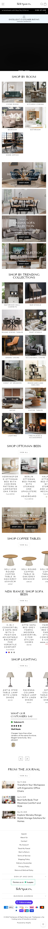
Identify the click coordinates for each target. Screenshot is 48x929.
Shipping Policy (24, 859)
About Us (23, 837)
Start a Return (24, 852)
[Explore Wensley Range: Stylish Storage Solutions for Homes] (8, 814)
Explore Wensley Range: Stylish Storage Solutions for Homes (31, 817)
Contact (24, 841)
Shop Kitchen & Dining (15, 64)
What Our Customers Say (22, 715)
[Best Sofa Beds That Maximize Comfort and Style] (8, 799)
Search (24, 834)
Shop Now (24, 182)
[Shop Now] (24, 228)
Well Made (16, 729)
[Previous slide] (21, 759)
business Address (23, 896)
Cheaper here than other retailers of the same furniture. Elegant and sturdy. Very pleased (24, 736)
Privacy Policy (24, 866)
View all (24, 452)
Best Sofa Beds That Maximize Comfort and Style (29, 802)
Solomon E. (18, 722)
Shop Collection (12, 59)
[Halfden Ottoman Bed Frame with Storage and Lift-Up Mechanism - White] (46, 497)
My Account (24, 845)
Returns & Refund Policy (24, 870)
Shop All (31, 527)
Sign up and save (23, 877)
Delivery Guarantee (24, 863)
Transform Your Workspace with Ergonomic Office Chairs (31, 787)
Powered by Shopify (24, 923)
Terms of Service (24, 856)
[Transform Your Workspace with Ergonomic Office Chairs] (8, 784)
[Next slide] (27, 759)
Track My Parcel (24, 848)
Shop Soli (17, 527)
